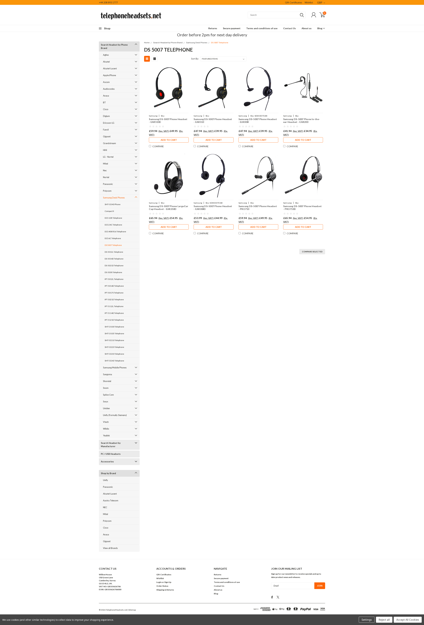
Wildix (106, 428)
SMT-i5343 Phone (112, 204)
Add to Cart (169, 139)
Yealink (106, 435)
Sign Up (167, 582)
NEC (105, 507)
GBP (320, 2)
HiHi (105, 150)
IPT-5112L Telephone (114, 306)
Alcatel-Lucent (110, 68)
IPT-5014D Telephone (114, 286)
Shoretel (107, 381)
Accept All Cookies (407, 620)
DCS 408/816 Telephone (115, 231)
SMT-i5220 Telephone (114, 347)
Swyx (105, 401)
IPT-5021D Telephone (114, 299)
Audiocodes (109, 89)
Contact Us (289, 28)
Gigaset (106, 136)
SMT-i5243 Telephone (114, 360)
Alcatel (106, 61)
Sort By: (195, 58)
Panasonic (108, 184)
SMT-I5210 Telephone (114, 340)
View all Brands (110, 548)
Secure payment (231, 28)
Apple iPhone (109, 75)
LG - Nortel (108, 157)
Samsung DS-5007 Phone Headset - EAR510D (168, 121)
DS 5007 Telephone (113, 245)
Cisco (105, 109)
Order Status (162, 586)
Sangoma (107, 374)
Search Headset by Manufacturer (111, 445)
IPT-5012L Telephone (114, 279)
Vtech (106, 422)
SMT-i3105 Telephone (114, 333)
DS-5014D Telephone (114, 258)
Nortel (106, 177)
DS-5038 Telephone (113, 272)
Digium (106, 116)
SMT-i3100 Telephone (114, 326)
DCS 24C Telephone (113, 224)
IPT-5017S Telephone (114, 292)
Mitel (105, 163)
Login (158, 582)
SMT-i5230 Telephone (114, 354)
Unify (105, 480)
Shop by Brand (108, 473)
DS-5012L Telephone (114, 252)
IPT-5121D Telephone (114, 320)
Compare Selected (312, 251)
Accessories (107, 461)
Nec (105, 170)
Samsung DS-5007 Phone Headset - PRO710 (257, 208)
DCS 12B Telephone (113, 218)
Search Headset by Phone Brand (114, 46)
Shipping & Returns (165, 590)
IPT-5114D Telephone (114, 313)
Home (147, 43)
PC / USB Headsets (111, 454)
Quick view (169, 88)
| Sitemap (132, 610)
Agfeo (106, 55)
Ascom (106, 82)
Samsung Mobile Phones (115, 367)
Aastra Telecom (110, 500)
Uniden (106, 408)
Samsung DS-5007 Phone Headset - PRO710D (302, 208)
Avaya (106, 95)
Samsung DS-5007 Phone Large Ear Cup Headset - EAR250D (168, 208)
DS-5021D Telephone (114, 265)
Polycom (107, 190)
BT (104, 102)
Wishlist (309, 2)
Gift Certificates (293, 2)
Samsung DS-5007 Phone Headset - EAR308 (257, 121)
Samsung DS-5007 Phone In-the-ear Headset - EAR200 (301, 121)
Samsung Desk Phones (114, 197)
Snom (105, 388)
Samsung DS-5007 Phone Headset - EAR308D (213, 208)
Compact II (109, 211)
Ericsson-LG (108, 123)
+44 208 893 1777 (108, 2)
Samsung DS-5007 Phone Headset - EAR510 (213, 121)
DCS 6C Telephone (113, 238)
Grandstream (109, 143)
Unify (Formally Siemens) (115, 415)
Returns (212, 28)
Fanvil (106, 129)
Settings (367, 620)
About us (307, 28)
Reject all (384, 620)
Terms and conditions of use (261, 28)
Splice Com (108, 394)
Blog (320, 28)
